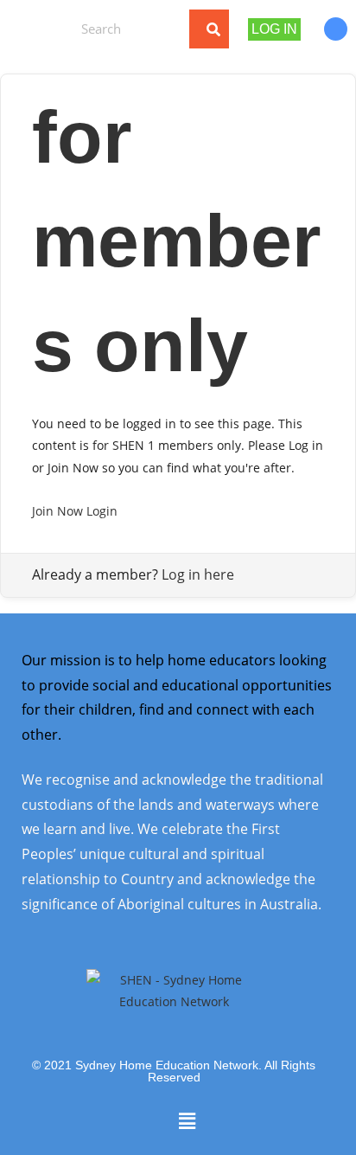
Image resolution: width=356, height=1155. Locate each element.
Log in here (198, 574)
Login (102, 511)
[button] (35, 28)
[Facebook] (335, 29)
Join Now (57, 511)
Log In (274, 29)
